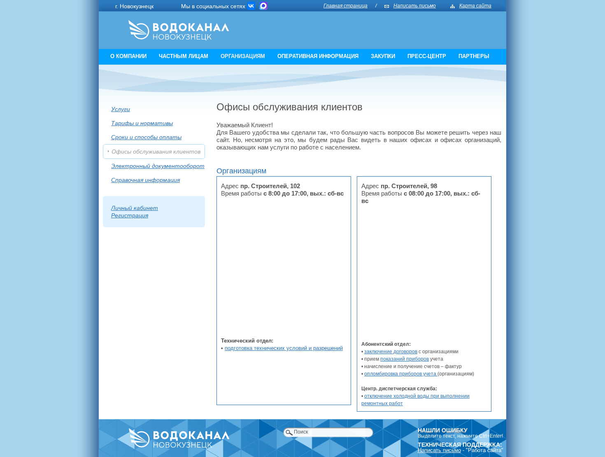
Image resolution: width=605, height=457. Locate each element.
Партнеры (473, 56)
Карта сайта (475, 6)
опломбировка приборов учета (400, 374)
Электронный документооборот (158, 166)
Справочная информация (145, 180)
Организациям (243, 56)
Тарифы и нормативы (142, 123)
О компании (128, 56)
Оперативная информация (317, 56)
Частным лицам (183, 56)
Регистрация (129, 215)
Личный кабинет (134, 208)
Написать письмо (414, 6)
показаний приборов (404, 359)
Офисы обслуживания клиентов (156, 151)
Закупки (383, 56)
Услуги (120, 109)
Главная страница (345, 6)
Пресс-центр (426, 56)
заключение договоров (390, 351)
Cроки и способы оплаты (146, 137)
